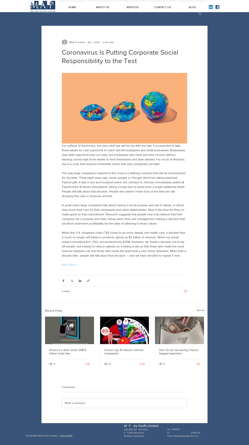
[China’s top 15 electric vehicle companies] (124, 330)
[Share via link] (88, 280)
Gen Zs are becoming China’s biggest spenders (178, 351)
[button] (102, 6)
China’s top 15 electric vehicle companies (123, 351)
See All (200, 310)
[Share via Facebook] (63, 280)
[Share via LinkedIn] (80, 280)
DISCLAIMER (66, 435)
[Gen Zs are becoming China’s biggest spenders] (179, 330)
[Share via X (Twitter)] (71, 280)
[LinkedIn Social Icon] (211, 7)
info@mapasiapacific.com (186, 436)
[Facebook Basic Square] (217, 7)
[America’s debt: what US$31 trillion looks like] (69, 330)
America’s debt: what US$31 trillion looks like (67, 351)
